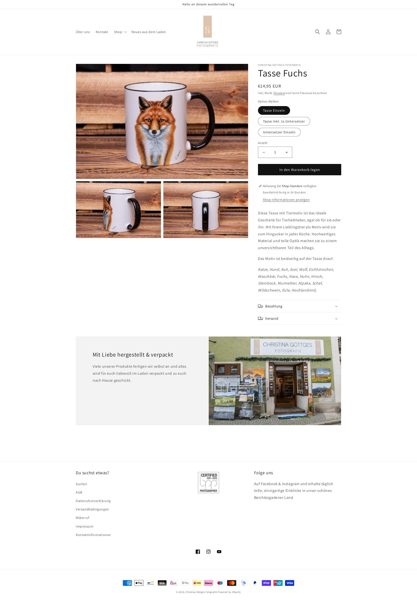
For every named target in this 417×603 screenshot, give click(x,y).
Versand (279, 93)
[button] (120, 32)
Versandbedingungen (92, 509)
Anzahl (262, 143)
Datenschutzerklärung (93, 501)
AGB (79, 492)
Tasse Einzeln (274, 110)
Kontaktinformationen (93, 535)
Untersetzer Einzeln (279, 132)
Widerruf (82, 517)
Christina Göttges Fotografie (201, 592)
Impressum (84, 526)
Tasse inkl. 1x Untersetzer (284, 121)
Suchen (81, 484)
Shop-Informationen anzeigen (286, 199)
